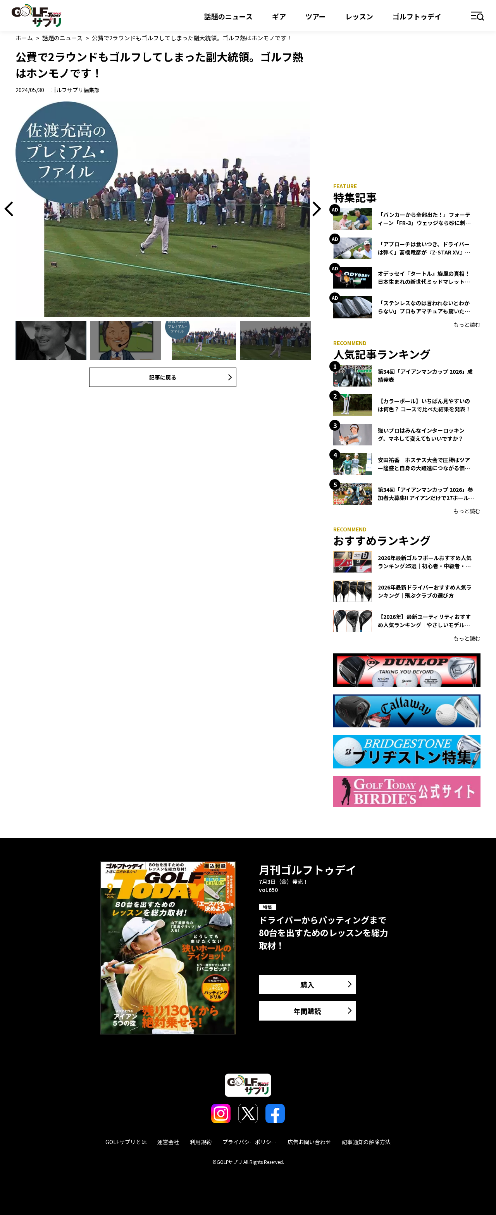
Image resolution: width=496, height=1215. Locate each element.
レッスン (359, 16)
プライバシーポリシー (249, 1142)
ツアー (315, 16)
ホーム (24, 38)
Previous (11, 209)
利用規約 (201, 1142)
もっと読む (466, 324)
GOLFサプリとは (125, 1142)
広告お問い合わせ (309, 1142)
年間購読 (307, 1011)
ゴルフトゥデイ (417, 16)
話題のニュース (228, 16)
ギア (279, 16)
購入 (307, 985)
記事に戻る (162, 377)
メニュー (477, 16)
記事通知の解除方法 (366, 1142)
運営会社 (168, 1142)
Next (314, 209)
